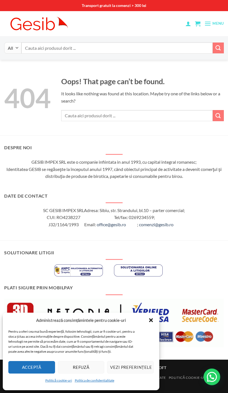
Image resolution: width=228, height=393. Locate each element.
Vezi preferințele (131, 367)
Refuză (81, 367)
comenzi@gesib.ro (156, 224)
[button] (151, 320)
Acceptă (31, 367)
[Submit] (218, 48)
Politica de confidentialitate (94, 380)
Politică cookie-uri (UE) (192, 377)
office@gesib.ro (111, 224)
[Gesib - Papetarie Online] (38, 23)
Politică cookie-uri (58, 380)
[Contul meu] (188, 24)
